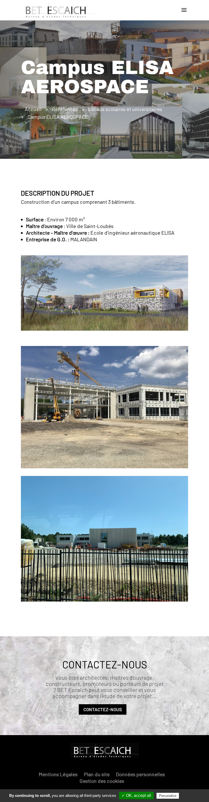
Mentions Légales (58, 774)
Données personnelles (140, 774)
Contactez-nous (102, 709)
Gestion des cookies (102, 781)
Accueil (33, 109)
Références (65, 109)
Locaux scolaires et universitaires (125, 109)
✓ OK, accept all (136, 795)
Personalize (167, 796)
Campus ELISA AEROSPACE (58, 117)
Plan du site (97, 774)
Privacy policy (192, 796)
